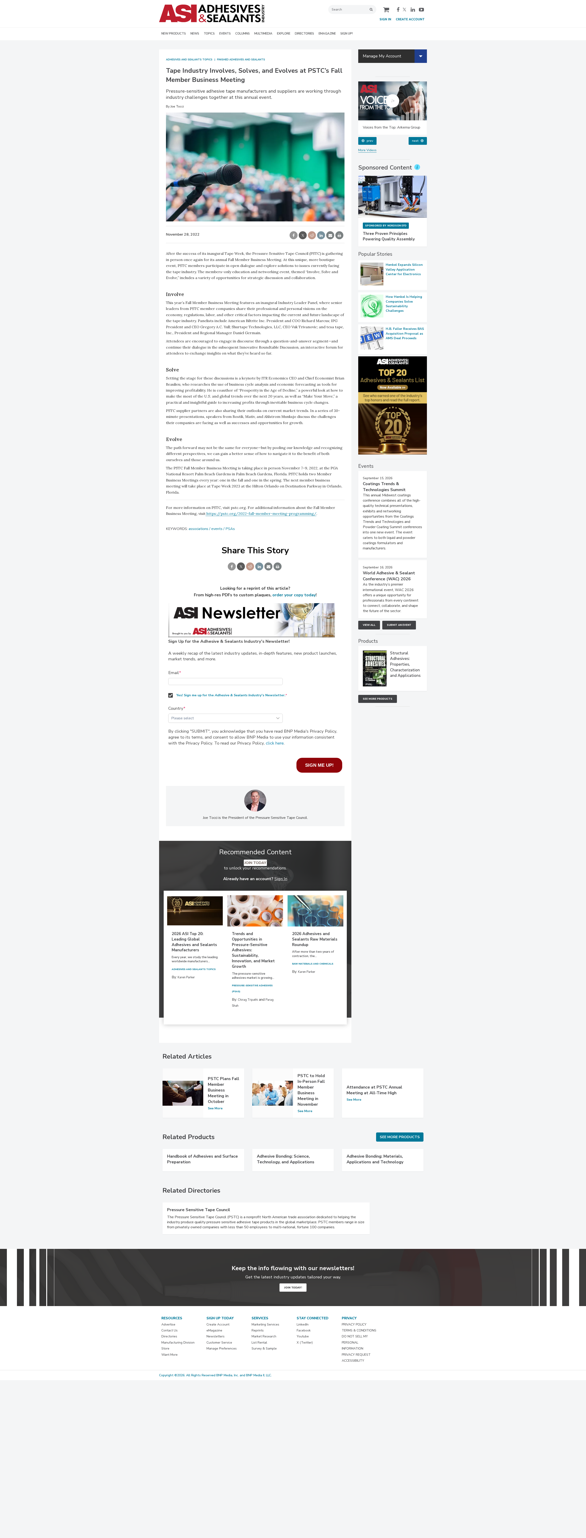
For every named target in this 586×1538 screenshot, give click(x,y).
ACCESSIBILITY (353, 1360)
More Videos (367, 150)
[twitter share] (303, 235)
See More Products (377, 699)
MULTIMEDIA (263, 34)
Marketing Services (265, 1324)
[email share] (330, 235)
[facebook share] (294, 235)
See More (215, 1108)
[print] (339, 235)
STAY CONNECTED (312, 1318)
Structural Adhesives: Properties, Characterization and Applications (405, 664)
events (216, 528)
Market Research (264, 1336)
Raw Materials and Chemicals (312, 963)
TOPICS (209, 34)
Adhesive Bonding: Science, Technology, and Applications (285, 1159)
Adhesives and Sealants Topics (189, 59)
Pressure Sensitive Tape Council (198, 1210)
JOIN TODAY (255, 862)
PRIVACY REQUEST (356, 1354)
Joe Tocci (177, 106)
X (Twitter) (305, 1342)
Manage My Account (382, 56)
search (371, 9)
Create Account (410, 19)
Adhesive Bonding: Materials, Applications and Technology (375, 1159)
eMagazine (214, 1330)
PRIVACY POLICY (354, 1324)
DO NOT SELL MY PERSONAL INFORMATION (355, 1342)
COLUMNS (242, 34)
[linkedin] (413, 9)
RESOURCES (171, 1318)
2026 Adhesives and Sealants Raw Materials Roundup (314, 939)
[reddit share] (312, 235)
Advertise (168, 1324)
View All (369, 625)
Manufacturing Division (178, 1342)
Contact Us (169, 1330)
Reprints (258, 1330)
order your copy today (294, 595)
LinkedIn (303, 1324)
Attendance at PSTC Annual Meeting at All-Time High (374, 1090)
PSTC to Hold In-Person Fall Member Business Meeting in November (311, 1090)
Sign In (385, 19)
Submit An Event (399, 625)
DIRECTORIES (304, 34)
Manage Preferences (221, 1348)
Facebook (304, 1330)
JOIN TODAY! (293, 1287)
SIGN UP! (346, 34)
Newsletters (215, 1336)
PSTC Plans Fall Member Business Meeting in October (223, 1090)
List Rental (259, 1342)
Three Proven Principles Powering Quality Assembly (389, 236)
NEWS (194, 34)
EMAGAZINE (327, 34)
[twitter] (405, 9)
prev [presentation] (370, 141)
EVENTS (225, 34)
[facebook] (398, 9)
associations (198, 528)
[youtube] (421, 9)
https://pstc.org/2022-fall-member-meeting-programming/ (261, 513)
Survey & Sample (264, 1348)
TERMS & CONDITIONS (359, 1330)
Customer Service (219, 1342)
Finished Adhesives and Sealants (241, 59)
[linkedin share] (321, 235)
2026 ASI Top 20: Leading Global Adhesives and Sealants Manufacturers (194, 942)
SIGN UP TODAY (220, 1318)
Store (165, 1348)
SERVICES (260, 1318)
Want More (169, 1354)
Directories (169, 1336)
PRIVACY (349, 1318)
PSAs (230, 528)
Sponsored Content (385, 168)
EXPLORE (283, 34)
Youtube (303, 1336)
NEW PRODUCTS (173, 34)
